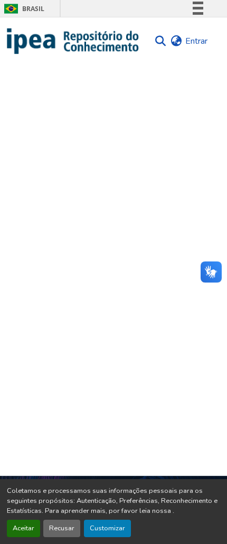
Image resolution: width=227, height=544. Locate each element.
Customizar (107, 528)
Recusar (61, 528)
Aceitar (23, 528)
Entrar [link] (196, 41)
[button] (73, 41)
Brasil (22, 8)
